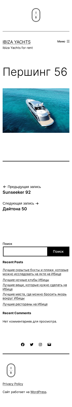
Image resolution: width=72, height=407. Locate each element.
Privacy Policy (13, 384)
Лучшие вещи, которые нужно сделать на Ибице (35, 287)
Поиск (7, 244)
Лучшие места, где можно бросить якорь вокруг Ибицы (35, 296)
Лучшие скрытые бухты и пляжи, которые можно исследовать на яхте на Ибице (35, 272)
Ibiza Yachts (17, 42)
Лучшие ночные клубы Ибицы (26, 280)
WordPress (38, 392)
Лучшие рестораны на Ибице (25, 304)
